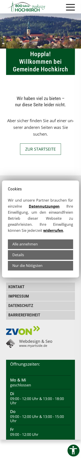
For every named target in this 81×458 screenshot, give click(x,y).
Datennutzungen (44, 206)
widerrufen (53, 230)
